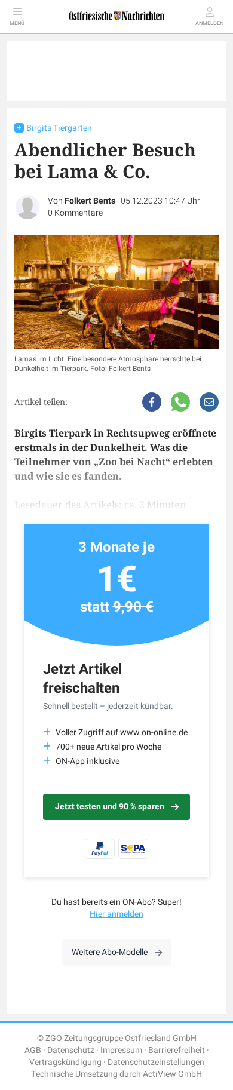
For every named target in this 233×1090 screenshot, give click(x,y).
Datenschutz (70, 1050)
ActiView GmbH (172, 1074)
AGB (32, 1050)
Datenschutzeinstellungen (156, 1062)
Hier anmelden (116, 914)
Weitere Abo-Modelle (110, 952)
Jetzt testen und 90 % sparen (109, 806)
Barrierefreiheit (176, 1050)
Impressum (121, 1050)
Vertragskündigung (65, 1062)
